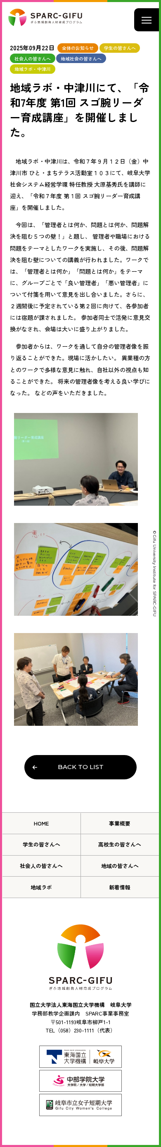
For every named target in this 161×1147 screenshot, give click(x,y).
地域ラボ (41, 887)
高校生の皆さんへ (119, 844)
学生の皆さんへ (41, 844)
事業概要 (119, 823)
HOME (41, 823)
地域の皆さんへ (120, 866)
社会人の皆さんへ (41, 866)
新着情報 (119, 887)
